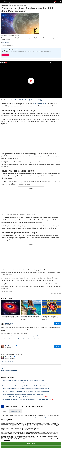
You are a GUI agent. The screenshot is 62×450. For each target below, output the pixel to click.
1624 (30, 423)
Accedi (59, 1)
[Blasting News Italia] (9, 2)
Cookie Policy (7, 440)
